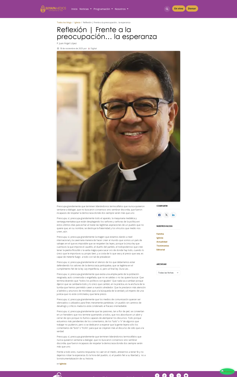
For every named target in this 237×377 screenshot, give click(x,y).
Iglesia (77, 22)
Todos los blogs (64, 22)
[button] (167, 9)
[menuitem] (74, 9)
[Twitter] (166, 215)
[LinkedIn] (173, 215)
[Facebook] (159, 215)
